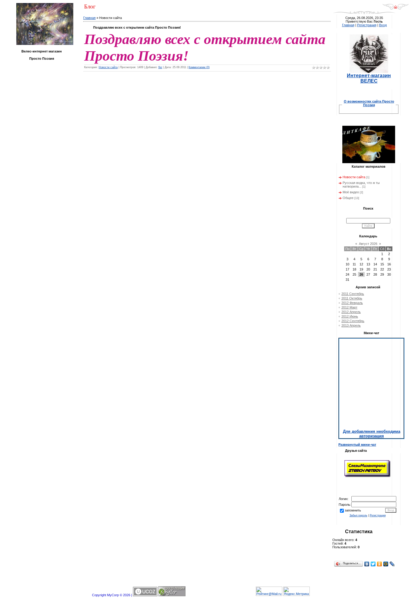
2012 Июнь (349, 316)
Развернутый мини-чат (357, 444)
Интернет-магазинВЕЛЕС (369, 78)
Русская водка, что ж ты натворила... (361, 184)
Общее (348, 198)
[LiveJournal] (392, 564)
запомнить (353, 510)
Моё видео (351, 192)
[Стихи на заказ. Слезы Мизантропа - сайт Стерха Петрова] (367, 476)
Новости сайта (108, 67)
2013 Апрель (351, 325)
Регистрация (366, 25)
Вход (383, 25)
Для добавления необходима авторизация (371, 433)
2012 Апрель (351, 312)
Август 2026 (368, 243)
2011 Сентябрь (352, 294)
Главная (89, 18)
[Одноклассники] (379, 564)
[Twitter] (373, 564)
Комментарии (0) (199, 67)
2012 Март (349, 307)
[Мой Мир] (386, 564)
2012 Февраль (352, 303)
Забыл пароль (358, 515)
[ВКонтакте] (367, 564)
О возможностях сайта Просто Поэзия (369, 103)
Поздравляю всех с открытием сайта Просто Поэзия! (137, 27)
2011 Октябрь (351, 298)
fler (160, 67)
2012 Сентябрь (352, 321)
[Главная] (395, 9)
